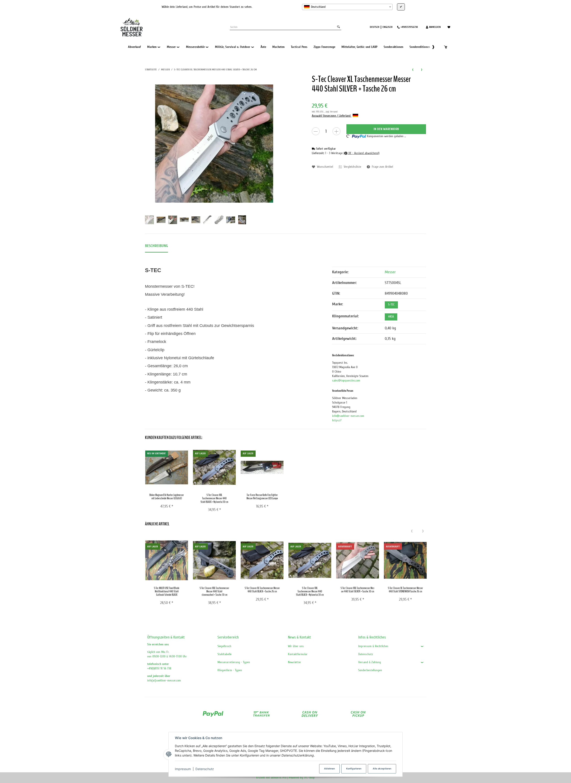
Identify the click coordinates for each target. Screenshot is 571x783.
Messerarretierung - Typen (233, 662)
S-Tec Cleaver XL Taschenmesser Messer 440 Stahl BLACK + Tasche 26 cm (262, 589)
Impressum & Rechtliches (373, 646)
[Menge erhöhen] (336, 131)
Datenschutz (204, 769)
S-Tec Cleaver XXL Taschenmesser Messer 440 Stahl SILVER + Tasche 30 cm (358, 589)
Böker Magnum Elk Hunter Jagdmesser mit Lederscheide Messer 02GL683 (166, 496)
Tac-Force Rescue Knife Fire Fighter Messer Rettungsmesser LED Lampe (262, 496)
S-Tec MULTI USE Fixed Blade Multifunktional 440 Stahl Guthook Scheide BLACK (166, 591)
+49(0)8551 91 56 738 (159, 668)
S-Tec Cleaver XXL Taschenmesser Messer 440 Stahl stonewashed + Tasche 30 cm (214, 591)
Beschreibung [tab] (156, 245)
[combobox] (347, 7)
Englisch (388, 27)
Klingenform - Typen (229, 670)
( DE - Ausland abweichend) (361, 153)
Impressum (183, 769)
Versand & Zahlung (369, 662)
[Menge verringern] (316, 131)
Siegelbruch (224, 646)
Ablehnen (329, 768)
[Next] (423, 531)
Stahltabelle (224, 654)
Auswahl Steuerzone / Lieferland (332, 116)
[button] (431, 47)
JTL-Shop (309, 777)
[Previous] (411, 531)
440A (391, 316)
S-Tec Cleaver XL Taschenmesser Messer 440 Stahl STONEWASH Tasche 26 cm (405, 589)
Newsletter (294, 662)
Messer (390, 272)
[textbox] (347, 7)
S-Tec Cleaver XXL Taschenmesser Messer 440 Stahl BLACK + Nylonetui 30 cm (214, 498)
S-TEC (391, 304)
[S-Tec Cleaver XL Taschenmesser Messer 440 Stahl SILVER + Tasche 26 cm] (214, 144)
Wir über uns (296, 646)
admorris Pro (278, 777)
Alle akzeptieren (382, 768)
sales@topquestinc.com (346, 380)
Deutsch (374, 27)
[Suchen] (338, 27)
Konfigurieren (353, 768)
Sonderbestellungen (370, 670)
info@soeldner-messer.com (348, 416)
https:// (336, 420)
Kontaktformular (298, 654)
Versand (333, 111)
